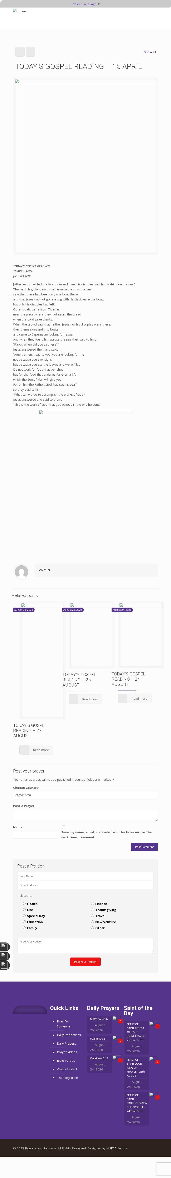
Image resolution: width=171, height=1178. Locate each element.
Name (17, 827)
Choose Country (26, 787)
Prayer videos (67, 1052)
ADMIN (44, 569)
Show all (150, 52)
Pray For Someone (63, 1023)
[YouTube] (146, 1148)
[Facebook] (140, 1148)
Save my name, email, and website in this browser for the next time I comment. (106, 834)
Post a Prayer (23, 806)
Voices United (67, 1069)
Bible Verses (66, 1060)
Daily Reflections (69, 1035)
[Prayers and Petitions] (21, 16)
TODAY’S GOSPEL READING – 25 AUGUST (79, 680)
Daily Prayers (66, 1043)
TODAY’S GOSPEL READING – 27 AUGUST (30, 730)
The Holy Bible (67, 1077)
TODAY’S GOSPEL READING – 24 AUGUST (128, 679)
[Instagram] (151, 1148)
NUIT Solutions (117, 1148)
